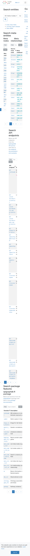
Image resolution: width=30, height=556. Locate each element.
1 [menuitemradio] (10, 124)
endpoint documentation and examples (13, 151)
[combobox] (12, 17)
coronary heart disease (13, 26)
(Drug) (5, 62)
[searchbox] (20, 16)
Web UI (17, 2)
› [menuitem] (18, 124)
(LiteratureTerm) (5, 79)
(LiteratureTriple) (5, 85)
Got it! (15, 552)
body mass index (11, 24)
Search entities (26, 16)
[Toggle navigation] (25, 2)
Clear (5, 49)
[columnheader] (5, 54)
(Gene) (5, 68)
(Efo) (5, 65)
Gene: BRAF (9, 28)
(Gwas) (5, 70)
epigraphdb (6, 398)
